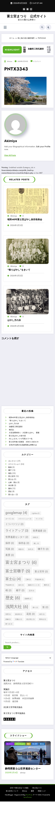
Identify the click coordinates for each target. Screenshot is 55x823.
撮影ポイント (33, 585)
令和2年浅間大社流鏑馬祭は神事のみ (23, 445)
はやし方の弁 (14, 320)
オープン (10, 519)
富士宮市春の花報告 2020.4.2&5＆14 (23, 442)
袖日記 (11, 429)
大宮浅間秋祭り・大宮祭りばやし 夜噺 (24, 432)
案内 (10, 488)
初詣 (21, 549)
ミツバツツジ (14, 524)
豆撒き (18, 619)
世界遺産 (39, 530)
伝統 (35, 537)
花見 (30, 614)
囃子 (10, 470)
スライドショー (14, 464)
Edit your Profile (43, 146)
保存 (10, 543)
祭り (35, 607)
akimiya (9, 61)
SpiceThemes (28, 808)
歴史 (10, 491)
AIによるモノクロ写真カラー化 (20, 438)
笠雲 (8, 614)
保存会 (23, 543)
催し (36, 543)
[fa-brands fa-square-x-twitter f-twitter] (27, 9)
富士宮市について (12, 802)
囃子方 (43, 549)
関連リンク (42, 802)
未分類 (10, 485)
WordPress (29, 805)
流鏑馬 (28, 599)
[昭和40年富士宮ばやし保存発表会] (27, 201)
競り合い (11, 494)
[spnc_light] (48, 27)
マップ (39, 519)
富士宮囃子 (18, 571)
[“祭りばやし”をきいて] (27, 251)
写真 (10, 549)
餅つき (9, 624)
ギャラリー (12, 461)
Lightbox (35, 513)
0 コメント (37, 61)
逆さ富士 (30, 619)
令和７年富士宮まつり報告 (19, 799)
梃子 (20, 590)
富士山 (10, 479)
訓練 (8, 619)
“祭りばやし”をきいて (18, 269)
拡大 (21, 585)
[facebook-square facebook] (24, 9)
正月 (31, 591)
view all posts (10, 155)
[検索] (42, 27)
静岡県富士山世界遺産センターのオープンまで (28, 777)
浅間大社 (17, 607)
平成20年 (39, 579)
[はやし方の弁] (27, 301)
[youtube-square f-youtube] (31, 9)
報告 (10, 473)
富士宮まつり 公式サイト (27, 16)
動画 (10, 467)
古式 (30, 549)
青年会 (42, 619)
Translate (21, 661)
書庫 (32, 802)
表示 (41, 614)
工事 (28, 579)
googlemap (16, 512)
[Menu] (5, 27)
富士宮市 (11, 476)
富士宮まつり (21, 562)
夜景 (10, 555)
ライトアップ (17, 530)
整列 (46, 585)
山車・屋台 (12, 482)
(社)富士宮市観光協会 (13, 707)
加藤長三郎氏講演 (28, 49)
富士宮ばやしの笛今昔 (17, 435)
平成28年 (10, 585)
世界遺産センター (17, 537)
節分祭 (18, 614)
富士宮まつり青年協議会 (14, 713)
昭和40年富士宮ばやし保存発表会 (24, 219)
